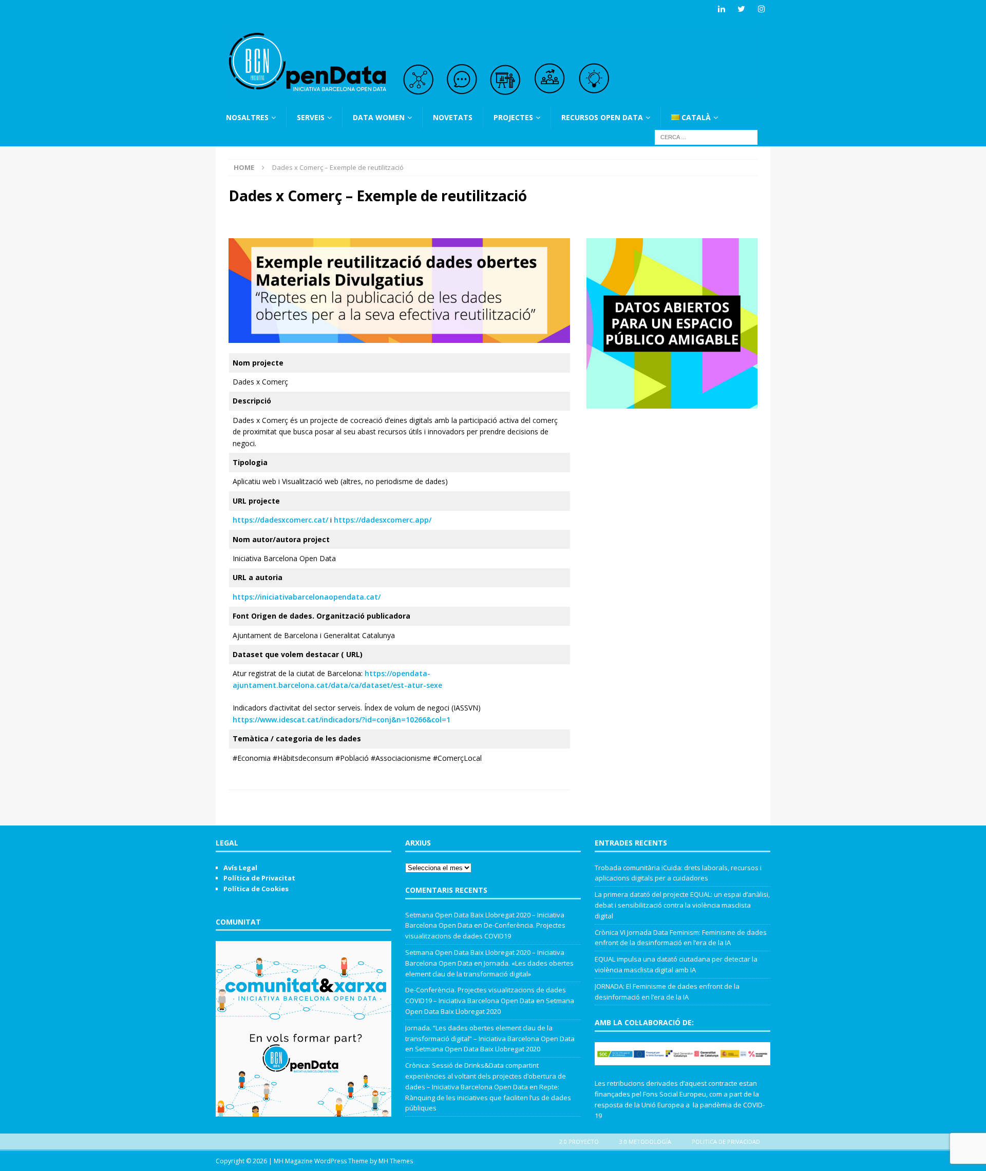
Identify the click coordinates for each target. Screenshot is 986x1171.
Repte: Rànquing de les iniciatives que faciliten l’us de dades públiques (488, 1097)
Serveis (311, 117)
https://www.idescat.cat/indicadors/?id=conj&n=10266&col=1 (341, 719)
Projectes (513, 117)
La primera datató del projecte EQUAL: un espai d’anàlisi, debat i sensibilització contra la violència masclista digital (682, 905)
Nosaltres (247, 117)
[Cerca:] (706, 137)
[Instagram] (761, 9)
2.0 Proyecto (579, 1141)
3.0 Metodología (645, 1141)
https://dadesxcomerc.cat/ (280, 520)
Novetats (452, 117)
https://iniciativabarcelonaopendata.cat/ (307, 597)
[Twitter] (741, 9)
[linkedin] (721, 9)
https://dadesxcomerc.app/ (382, 520)
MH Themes (395, 1161)
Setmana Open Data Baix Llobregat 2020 (477, 1048)
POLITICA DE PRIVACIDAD (726, 1141)
